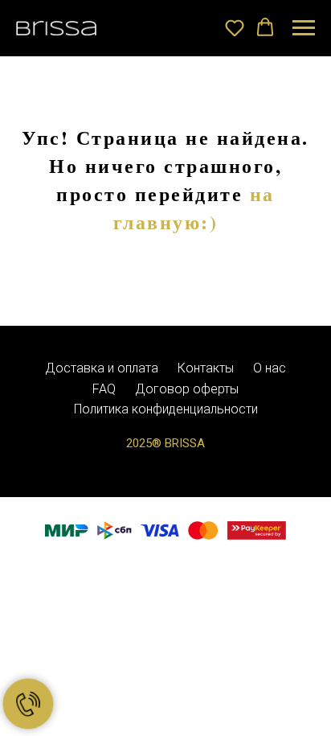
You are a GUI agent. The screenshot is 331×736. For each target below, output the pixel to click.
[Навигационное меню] (303, 28)
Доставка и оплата (101, 368)
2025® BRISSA (165, 443)
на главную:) (194, 207)
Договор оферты (187, 389)
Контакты (206, 368)
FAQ (104, 389)
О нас (269, 368)
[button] (234, 27)
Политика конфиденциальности (166, 409)
